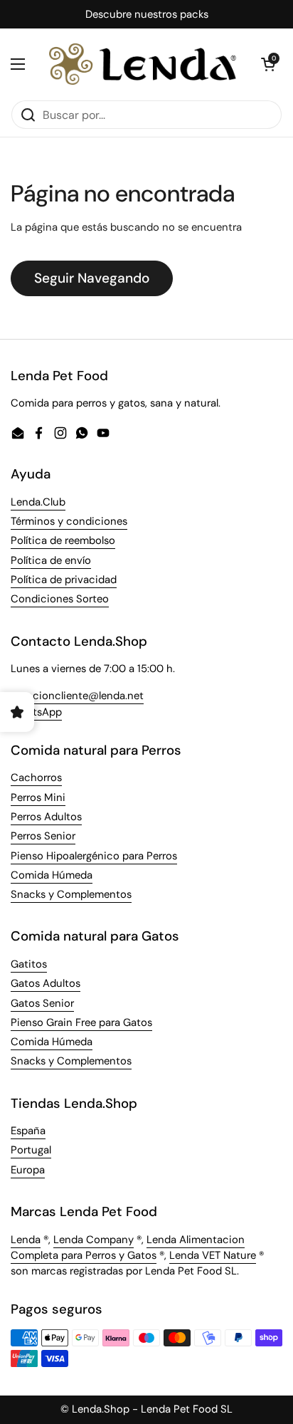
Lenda (26, 1239)
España (28, 1131)
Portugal (31, 1150)
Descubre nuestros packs (146, 14)
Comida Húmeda (51, 875)
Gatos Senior (42, 1003)
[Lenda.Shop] (143, 64)
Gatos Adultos (45, 983)
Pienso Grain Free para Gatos (81, 1022)
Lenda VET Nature (212, 1255)
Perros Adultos (46, 817)
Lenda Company (93, 1239)
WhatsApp (36, 712)
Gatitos (29, 964)
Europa (28, 1170)
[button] (268, 64)
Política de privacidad (64, 579)
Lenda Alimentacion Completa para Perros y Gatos (128, 1247)
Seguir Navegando (91, 278)
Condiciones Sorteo (60, 599)
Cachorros (36, 777)
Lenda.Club (38, 502)
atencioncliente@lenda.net (77, 696)
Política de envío (51, 560)
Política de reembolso (63, 540)
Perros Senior (43, 836)
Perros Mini (38, 797)
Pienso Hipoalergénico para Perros (94, 856)
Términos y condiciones (69, 521)
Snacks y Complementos (71, 894)
